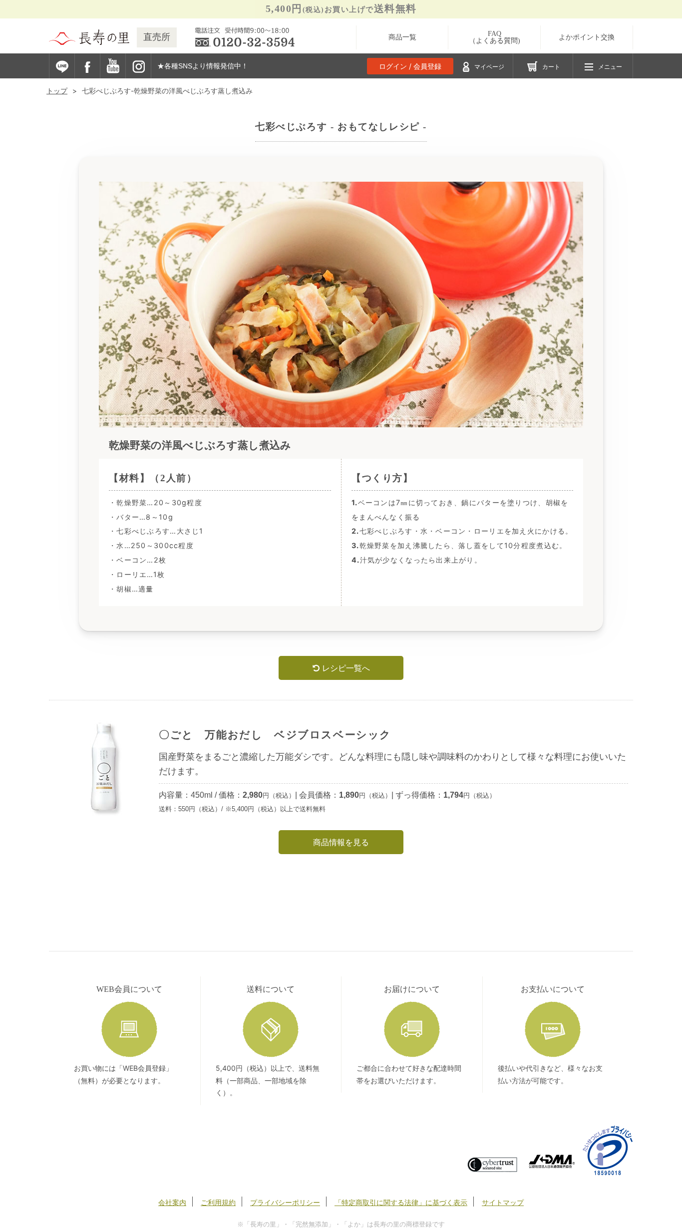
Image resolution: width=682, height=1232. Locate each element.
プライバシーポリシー (285, 1202)
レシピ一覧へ (345, 668)
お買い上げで (341, 8)
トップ (56, 90)
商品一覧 (402, 37)
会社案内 (172, 1202)
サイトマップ (503, 1202)
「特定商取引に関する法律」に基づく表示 (401, 1202)
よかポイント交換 (587, 37)
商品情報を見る (341, 842)
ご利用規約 (218, 1202)
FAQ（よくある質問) (494, 37)
